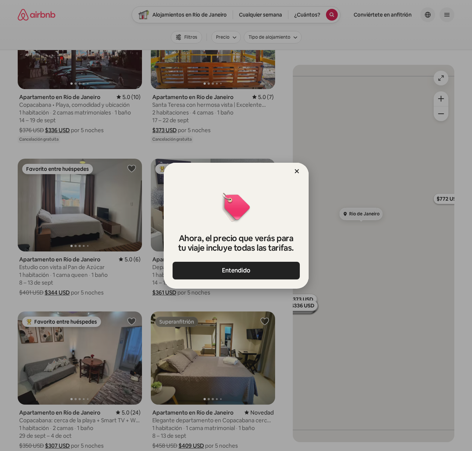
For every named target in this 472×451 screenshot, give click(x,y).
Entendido (236, 270)
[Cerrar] (297, 171)
